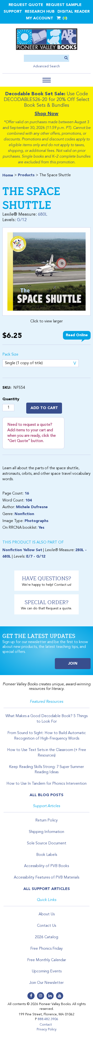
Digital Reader (73, 12)
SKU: (6, 388)
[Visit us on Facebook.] (31, 995)
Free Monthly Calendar (46, 960)
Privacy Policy (47, 1029)
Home (7, 175)
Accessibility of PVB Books (46, 866)
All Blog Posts (46, 795)
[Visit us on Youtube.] (59, 995)
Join (73, 664)
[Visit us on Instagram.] (40, 995)
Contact (46, 1024)
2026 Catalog (46, 937)
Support (13, 12)
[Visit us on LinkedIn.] (50, 995)
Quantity (10, 399)
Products (26, 175)
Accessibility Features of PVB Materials (46, 877)
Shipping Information (46, 832)
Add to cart (44, 408)
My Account (39, 18)
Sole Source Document (46, 843)
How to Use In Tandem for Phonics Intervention (46, 784)
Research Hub (40, 12)
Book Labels (46, 855)
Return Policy (46, 820)
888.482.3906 (48, 1019)
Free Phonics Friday (46, 949)
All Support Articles (46, 889)
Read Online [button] (77, 335)
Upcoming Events (47, 971)
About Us (47, 914)
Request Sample (64, 5)
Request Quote (26, 5)
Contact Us (46, 926)
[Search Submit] (66, 58)
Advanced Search (46, 66)
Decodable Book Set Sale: (35, 94)
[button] (46, 80)
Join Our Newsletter (46, 983)
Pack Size (10, 355)
